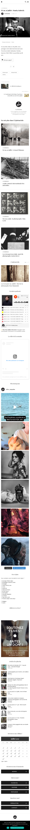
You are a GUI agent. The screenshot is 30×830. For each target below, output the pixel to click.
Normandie (5, 592)
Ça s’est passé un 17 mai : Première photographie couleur (16, 718)
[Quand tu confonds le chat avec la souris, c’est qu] (15, 436)
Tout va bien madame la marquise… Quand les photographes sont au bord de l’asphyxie (17, 699)
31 (3, 759)
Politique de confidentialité (17, 827)
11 (7, 751)
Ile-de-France (5, 591)
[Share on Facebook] (11, 66)
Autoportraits (14, 72)
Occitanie (4, 595)
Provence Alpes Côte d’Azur (8, 598)
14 (18, 751)
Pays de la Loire (6, 597)
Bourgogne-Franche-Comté (8, 582)
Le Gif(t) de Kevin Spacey (15, 86)
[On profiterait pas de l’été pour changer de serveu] (15, 407)
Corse (3, 587)
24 (3, 756)
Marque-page (7, 60)
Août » (5, 761)
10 (3, 751)
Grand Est (4, 588)
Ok (8, 827)
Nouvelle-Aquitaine (6, 594)
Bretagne (4, 584)
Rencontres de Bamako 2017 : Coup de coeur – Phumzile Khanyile (17, 666)
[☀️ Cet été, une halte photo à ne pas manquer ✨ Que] (15, 465)
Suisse (3, 603)
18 (7, 753)
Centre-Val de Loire (6, 585)
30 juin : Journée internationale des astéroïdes (13, 184)
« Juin (2, 761)
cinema (4, 74)
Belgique (4, 601)
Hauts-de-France (6, 589)
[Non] (28, 825)
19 (11, 753)
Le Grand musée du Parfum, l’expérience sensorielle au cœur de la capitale (13, 94)
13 (15, 751)
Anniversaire (5, 72)
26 (11, 756)
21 (18, 753)
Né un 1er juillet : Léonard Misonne (13, 150)
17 (3, 753)
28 (18, 756)
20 (15, 753)
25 (7, 756)
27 (15, 756)
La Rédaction (7, 13)
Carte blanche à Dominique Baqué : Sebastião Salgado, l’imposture (16, 679)
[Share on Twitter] (14, 66)
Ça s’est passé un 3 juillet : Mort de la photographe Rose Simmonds (12, 285)
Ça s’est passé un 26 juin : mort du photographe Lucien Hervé (13, 255)
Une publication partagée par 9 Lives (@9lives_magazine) (15, 376)
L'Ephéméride (4, 8)
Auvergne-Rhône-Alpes (7, 581)
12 (11, 751)
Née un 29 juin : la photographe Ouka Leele (14, 220)
